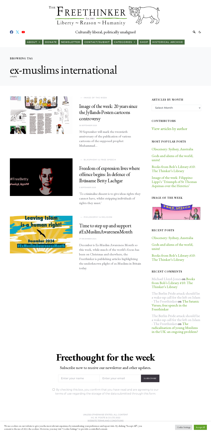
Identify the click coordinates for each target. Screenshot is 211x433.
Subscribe (150, 378)
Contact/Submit (97, 42)
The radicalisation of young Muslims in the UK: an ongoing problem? (175, 327)
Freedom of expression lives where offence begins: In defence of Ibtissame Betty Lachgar (109, 174)
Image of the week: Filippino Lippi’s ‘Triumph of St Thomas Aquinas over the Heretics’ (174, 181)
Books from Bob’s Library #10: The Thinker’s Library (174, 168)
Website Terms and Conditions (105, 420)
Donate (51, 42)
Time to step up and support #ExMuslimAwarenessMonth (105, 228)
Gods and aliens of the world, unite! (172, 157)
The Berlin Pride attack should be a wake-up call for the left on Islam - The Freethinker (176, 297)
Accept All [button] (200, 427)
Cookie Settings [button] (183, 427)
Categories (123, 42)
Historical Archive (167, 42)
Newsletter (70, 42)
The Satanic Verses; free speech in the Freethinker (175, 305)
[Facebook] (11, 32)
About (32, 42)
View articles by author (169, 128)
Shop (144, 42)
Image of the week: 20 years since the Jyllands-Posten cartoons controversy (108, 112)
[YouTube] (23, 32)
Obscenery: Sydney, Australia (172, 149)
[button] (199, 32)
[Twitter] (17, 32)
